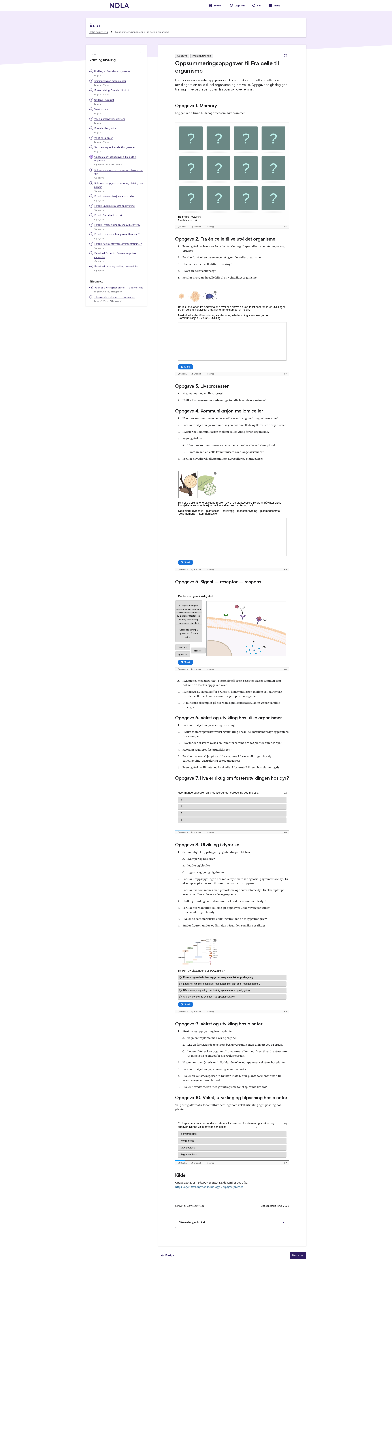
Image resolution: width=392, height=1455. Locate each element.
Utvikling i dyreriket (104, 99)
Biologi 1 (94, 26)
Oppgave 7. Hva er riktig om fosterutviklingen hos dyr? (232, 778)
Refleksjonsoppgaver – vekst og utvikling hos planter (118, 185)
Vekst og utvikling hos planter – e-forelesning (118, 287)
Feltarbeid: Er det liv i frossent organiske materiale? (115, 255)
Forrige (169, 1255)
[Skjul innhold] (139, 52)
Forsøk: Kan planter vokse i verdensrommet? (118, 243)
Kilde (180, 1175)
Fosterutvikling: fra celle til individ (111, 90)
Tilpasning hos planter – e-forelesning (114, 297)
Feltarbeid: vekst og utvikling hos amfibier (116, 266)
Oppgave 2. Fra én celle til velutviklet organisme (225, 239)
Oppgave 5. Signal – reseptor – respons (218, 581)
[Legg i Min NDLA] (285, 55)
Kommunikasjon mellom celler (110, 80)
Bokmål (218, 5)
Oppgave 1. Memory (196, 105)
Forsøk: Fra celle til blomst (108, 215)
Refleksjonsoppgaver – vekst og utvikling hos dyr (118, 171)
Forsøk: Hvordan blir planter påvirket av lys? (117, 224)
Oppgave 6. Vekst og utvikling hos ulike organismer (228, 717)
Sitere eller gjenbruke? (192, 1222)
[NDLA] (119, 5)
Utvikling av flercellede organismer (112, 71)
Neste (295, 1255)
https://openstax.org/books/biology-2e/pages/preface (209, 1187)
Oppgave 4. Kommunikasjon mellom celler (219, 411)
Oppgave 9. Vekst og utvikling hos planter (219, 1023)
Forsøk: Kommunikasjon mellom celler (114, 196)
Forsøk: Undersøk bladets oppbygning (114, 205)
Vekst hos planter (103, 137)
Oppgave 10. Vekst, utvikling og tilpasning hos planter (231, 1097)
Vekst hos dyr (101, 109)
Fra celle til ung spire (105, 128)
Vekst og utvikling (98, 31)
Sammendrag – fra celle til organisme (114, 147)
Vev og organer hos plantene (109, 118)
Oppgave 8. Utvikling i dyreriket (208, 844)
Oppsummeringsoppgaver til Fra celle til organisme (115, 158)
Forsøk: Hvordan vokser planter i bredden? (117, 234)
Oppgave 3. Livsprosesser (202, 386)
